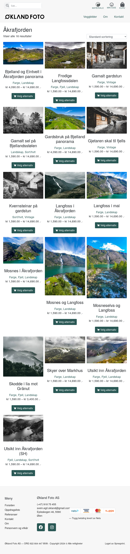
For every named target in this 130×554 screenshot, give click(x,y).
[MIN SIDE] (112, 4)
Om (105, 17)
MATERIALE (98, 7)
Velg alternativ (25, 96)
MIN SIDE (111, 7)
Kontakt (119, 17)
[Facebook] (41, 527)
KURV (122, 7)
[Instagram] (52, 527)
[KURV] (122, 4)
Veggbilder (90, 17)
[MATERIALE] (98, 4)
